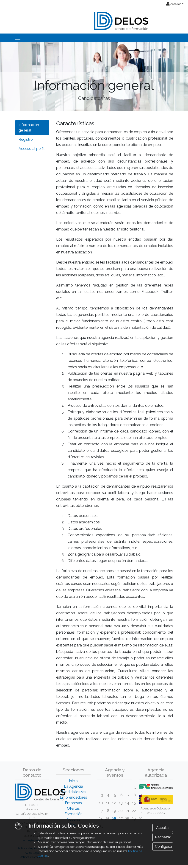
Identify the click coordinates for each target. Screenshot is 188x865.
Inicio (73, 781)
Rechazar (163, 837)
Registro (26, 139)
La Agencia (73, 786)
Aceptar (163, 828)
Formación (73, 814)
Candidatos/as (73, 792)
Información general (29, 127)
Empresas (73, 803)
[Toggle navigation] (17, 38)
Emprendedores (73, 797)
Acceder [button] (175, 4)
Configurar (163, 846)
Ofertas (73, 808)
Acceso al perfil (31, 148)
